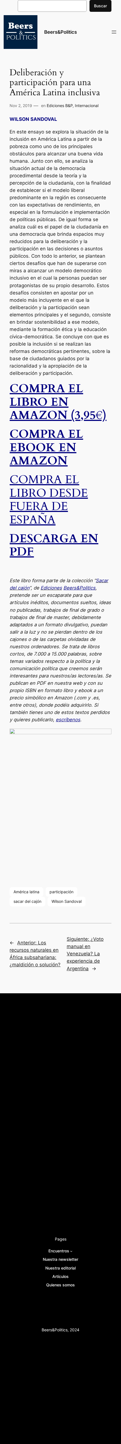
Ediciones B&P (60, 105)
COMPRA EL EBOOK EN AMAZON (46, 447)
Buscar (100, 5)
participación (61, 891)
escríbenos (68, 719)
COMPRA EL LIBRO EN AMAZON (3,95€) (58, 402)
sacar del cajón (27, 901)
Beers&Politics (60, 32)
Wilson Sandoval (66, 901)
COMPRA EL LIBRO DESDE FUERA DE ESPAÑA (49, 500)
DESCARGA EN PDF (54, 545)
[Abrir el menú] (114, 32)
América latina (26, 891)
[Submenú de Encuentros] (71, 1251)
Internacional (86, 105)
